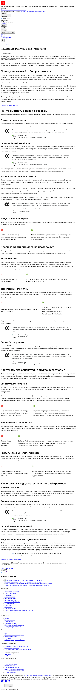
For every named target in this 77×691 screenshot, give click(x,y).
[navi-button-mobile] (3, 40)
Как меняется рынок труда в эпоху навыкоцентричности (23, 582)
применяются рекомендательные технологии (38, 675)
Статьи (7, 44)
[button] (3, 34)
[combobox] (9, 685)
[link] (4, 30)
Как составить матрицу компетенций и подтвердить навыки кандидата (27, 585)
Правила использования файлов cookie (33, 11)
